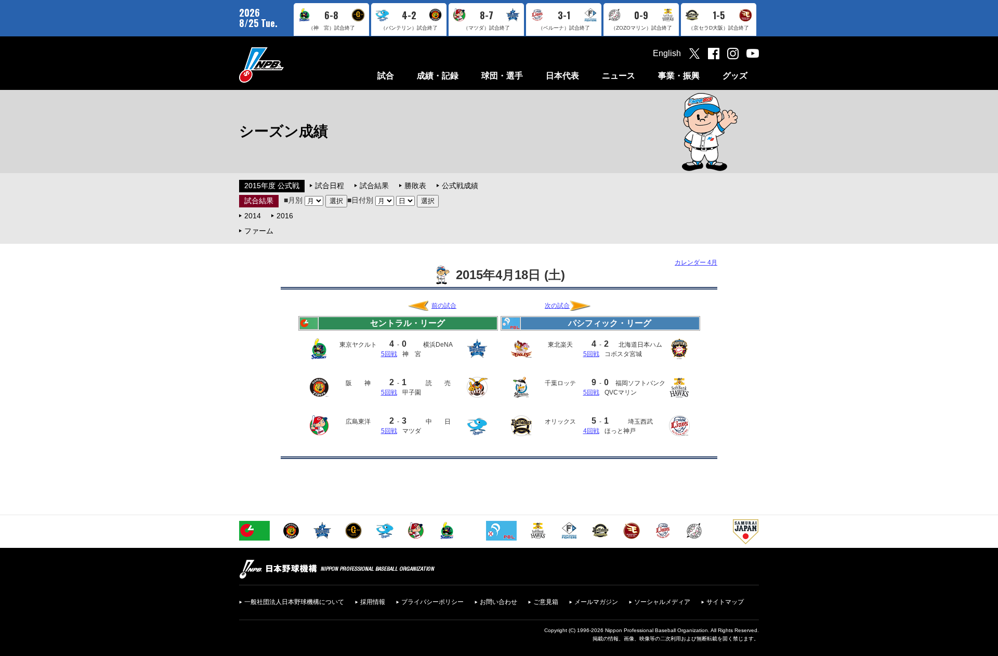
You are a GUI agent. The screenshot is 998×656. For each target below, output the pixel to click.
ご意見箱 (545, 602)
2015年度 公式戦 (271, 185)
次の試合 (557, 305)
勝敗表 (415, 185)
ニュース (618, 75)
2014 (252, 216)
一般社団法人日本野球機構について (294, 602)
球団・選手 (502, 75)
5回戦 (389, 354)
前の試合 (443, 305)
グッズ (735, 75)
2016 (285, 216)
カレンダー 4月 (696, 262)
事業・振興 (679, 75)
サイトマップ (725, 602)
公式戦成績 (460, 185)
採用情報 (372, 602)
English (667, 53)
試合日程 (329, 185)
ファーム (258, 231)
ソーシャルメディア (662, 602)
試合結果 (374, 185)
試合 (385, 75)
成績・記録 (437, 75)
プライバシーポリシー (432, 602)
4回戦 (591, 431)
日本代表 (562, 75)
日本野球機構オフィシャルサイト (287, 65)
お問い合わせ (498, 602)
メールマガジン (596, 602)
